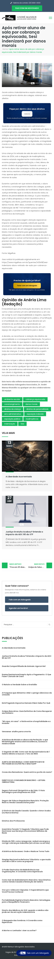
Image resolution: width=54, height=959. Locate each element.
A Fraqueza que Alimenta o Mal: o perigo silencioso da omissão (27, 694)
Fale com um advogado (27, 8)
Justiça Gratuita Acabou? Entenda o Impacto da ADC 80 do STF (24, 533)
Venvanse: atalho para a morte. (16, 731)
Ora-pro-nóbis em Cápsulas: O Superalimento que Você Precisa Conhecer (25, 891)
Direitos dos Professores (13, 821)
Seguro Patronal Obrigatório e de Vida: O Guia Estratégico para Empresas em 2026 (23, 791)
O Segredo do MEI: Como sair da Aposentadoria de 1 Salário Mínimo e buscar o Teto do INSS (26, 752)
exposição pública (12, 419)
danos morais (31, 404)
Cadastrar (27, 114)
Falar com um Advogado (27, 285)
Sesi (22, 424)
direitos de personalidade (37, 409)
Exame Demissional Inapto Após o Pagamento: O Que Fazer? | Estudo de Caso (26, 675)
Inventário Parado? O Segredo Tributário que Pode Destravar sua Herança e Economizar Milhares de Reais (25, 831)
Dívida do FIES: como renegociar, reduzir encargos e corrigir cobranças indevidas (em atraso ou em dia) (26, 842)
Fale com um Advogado (20, 599)
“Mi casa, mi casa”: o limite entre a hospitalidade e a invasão (26, 722)
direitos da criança (12, 409)
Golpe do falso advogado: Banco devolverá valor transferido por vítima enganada (40, 565)
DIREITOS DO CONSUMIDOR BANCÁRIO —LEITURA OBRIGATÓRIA (23, 781)
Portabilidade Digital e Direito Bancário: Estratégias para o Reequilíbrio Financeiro (26, 901)
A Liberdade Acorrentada (19, 476)
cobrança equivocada (35, 399)
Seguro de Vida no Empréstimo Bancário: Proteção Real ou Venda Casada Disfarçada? (25, 801)
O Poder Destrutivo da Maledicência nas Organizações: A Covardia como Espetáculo (22, 870)
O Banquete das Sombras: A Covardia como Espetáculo (22, 921)
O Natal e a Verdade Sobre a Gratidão (19, 684)
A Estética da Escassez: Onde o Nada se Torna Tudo (25, 851)
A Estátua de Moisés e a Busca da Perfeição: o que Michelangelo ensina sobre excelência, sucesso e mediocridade (25, 741)
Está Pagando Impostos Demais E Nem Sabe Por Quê (26, 703)
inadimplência (32, 419)
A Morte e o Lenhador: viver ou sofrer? (19, 930)
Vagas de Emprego (13, 952)
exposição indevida (35, 414)
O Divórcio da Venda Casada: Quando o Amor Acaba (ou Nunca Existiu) (26, 811)
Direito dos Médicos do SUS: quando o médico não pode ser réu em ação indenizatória (25, 911)
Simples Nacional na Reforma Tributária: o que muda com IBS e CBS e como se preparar (26, 860)
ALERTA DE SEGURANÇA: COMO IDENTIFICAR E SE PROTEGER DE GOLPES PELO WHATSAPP (23, 763)
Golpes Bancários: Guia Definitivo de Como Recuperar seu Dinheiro (27, 712)
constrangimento (12, 404)
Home (5, 49)
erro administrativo (12, 414)
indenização (9, 424)
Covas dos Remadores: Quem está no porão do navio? (27, 772)
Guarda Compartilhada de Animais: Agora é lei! (24, 666)
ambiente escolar (12, 399)
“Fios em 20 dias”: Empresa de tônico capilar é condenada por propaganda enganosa (18, 565)
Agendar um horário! (18, 608)
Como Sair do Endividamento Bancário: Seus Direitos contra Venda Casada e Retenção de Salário (26, 881)
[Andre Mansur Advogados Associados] (19, 17)
